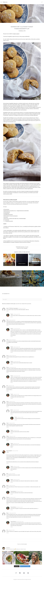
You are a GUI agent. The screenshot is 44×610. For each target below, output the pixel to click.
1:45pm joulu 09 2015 (12, 473)
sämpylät (25, 248)
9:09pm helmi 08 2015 (12, 320)
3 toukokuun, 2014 (22, 30)
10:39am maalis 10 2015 (12, 355)
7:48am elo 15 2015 (16, 410)
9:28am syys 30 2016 (20, 491)
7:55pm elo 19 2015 (12, 423)
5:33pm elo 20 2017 (12, 497)
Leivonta (26, 246)
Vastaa (7, 310)
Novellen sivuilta (22, 187)
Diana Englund (9, 450)
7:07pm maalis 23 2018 (12, 513)
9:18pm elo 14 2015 (11, 385)
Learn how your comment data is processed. (23, 303)
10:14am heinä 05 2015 (13, 367)
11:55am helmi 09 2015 (17, 328)
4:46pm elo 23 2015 (16, 443)
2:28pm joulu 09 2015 (17, 479)
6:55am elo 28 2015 (15, 450)
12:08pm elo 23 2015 (12, 436)
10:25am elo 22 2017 (20, 507)
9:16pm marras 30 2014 (22, 308)
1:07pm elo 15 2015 (20, 417)
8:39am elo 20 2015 (16, 430)
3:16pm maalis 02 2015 (12, 339)
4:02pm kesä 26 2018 (11, 530)
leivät (22, 248)
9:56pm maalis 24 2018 (20, 521)
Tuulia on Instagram (22, 544)
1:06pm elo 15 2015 (16, 394)
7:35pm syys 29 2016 (12, 485)
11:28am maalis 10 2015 (17, 361)
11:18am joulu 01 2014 (17, 314)
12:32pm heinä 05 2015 (17, 375)
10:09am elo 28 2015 (16, 466)
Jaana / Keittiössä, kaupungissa (12, 308)
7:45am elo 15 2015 (12, 401)
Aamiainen (23, 246)
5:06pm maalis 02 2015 (17, 347)
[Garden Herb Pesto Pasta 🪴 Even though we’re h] (9, 557)
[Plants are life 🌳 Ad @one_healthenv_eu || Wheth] (35, 557)
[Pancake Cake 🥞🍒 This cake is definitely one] (22, 557)
